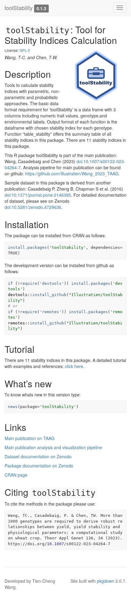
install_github (49, 294)
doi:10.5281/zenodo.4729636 (33, 207)
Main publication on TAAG (30, 438)
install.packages (27, 247)
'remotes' (51, 311)
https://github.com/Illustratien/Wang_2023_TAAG (72, 173)
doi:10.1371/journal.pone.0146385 (38, 195)
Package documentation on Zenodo (39, 466)
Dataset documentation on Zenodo (38, 456)
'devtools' (52, 283)
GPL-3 (24, 50)
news (13, 406)
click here (74, 366)
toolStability (19, 8)
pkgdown (105, 581)
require (28, 283)
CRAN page (16, 475)
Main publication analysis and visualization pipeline (53, 447)
